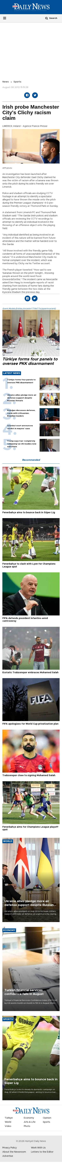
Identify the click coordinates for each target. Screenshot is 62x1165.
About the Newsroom (14, 1152)
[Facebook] (27, 95)
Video (8, 1126)
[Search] (46, 18)
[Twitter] (35, 95)
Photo (27, 1126)
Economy (29, 1118)
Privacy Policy (9, 1148)
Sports (17, 82)
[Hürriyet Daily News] (31, 7)
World (8, 1122)
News (5, 82)
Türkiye (9, 1118)
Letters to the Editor (42, 1152)
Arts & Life (29, 1122)
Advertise (7, 1156)
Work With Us (38, 1148)
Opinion (47, 1118)
